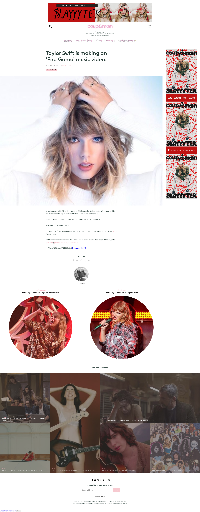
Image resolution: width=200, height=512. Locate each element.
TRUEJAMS (149, 26)
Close (19, 511)
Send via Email (89, 260)
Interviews (84, 39)
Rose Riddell (67, 65)
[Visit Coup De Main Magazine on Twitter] (103, 480)
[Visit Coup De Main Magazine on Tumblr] (106, 480)
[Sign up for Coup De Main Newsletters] (108, 480)
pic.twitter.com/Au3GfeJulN (66, 242)
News (68, 42)
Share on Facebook (73, 260)
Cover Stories (105, 39)
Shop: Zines (127, 39)
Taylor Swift (51, 70)
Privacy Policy (100, 497)
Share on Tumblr (85, 260)
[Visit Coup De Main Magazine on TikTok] (100, 480)
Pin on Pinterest (81, 260)
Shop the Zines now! (8, 511)
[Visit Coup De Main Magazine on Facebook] (92, 480)
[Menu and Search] (50, 26)
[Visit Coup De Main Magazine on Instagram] (98, 480)
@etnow (49, 242)
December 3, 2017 (79, 248)
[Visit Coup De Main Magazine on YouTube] (95, 480)
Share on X (77, 260)
